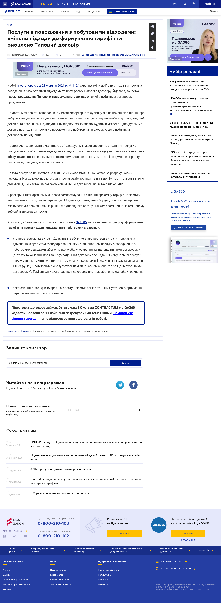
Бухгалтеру (82, 3)
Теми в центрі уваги (60, 584)
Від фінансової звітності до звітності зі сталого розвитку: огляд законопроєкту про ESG (189, 85)
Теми (213, 11)
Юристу (63, 3)
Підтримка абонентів (108, 570)
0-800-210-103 (53, 523)
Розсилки (103, 579)
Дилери (6, 575)
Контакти (103, 584)
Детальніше (188, 540)
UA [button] (175, 3)
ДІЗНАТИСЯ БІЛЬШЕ (188, 227)
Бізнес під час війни (123, 11)
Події (78, 11)
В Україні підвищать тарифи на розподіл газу (59, 493)
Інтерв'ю (64, 11)
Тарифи (124, 533)
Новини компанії (58, 570)
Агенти (6, 570)
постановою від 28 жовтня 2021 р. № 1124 (48, 85)
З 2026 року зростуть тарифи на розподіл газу (60, 469)
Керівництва (56, 575)
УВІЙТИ (125, 363)
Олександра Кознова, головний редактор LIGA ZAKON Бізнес (113, 55)
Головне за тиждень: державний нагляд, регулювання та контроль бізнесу (191, 139)
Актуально (93, 11)
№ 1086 (81, 222)
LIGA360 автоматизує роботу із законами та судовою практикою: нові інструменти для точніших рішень (191, 106)
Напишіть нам (105, 575)
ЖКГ (9, 25)
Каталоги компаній (59, 579)
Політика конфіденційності (16, 579)
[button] (5, 4)
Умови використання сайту (16, 584)
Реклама (7, 589)
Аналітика (46, 11)
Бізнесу (47, 3)
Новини (29, 11)
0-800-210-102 (53, 536)
